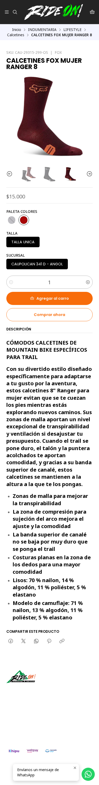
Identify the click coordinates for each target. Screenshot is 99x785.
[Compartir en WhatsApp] (36, 641)
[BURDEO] (23, 220)
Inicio (16, 29)
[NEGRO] (11, 220)
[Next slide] (89, 174)
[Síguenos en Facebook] (34, 690)
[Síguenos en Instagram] (27, 690)
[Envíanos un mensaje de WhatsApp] (88, 774)
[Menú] (6, 12)
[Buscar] (14, 12)
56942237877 (23, 725)
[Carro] (92, 12)
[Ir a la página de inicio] (53, 12)
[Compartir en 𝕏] (23, 641)
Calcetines (15, 35)
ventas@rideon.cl (26, 717)
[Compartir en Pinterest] (49, 641)
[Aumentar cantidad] (87, 282)
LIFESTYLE (72, 29)
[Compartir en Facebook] (10, 641)
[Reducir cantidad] (11, 282)
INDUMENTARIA (42, 29)
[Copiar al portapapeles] (62, 641)
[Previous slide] (10, 174)
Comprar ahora (49, 314)
